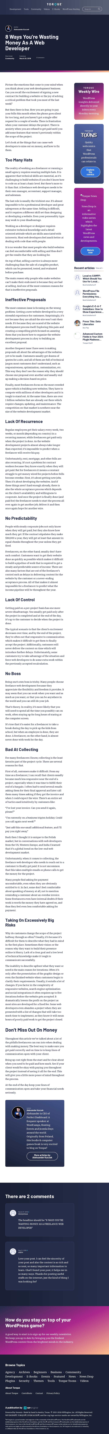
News (72, 1376)
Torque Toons (67, 1381)
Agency (10, 1372)
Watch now (90, 251)
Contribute (27, 1393)
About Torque (11, 1393)
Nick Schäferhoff (89, 285)
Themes (38, 1381)
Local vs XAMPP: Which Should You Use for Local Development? (92, 278)
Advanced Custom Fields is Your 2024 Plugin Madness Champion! (93, 336)
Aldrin (20, 1252)
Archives (24, 1372)
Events (45, 1376)
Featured (59, 1376)
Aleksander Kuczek (21, 29)
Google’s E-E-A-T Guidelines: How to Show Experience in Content (93, 309)
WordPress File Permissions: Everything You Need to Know (91, 293)
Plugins (10, 1381)
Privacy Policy (53, 1393)
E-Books (32, 1376)
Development (14, 1376)
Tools (51, 1381)
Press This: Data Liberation (92, 323)
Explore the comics (90, 172)
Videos (84, 1381)
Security (24, 1381)
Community (9, 58)
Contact (39, 1393)
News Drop (86, 1376)
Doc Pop (86, 328)
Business (56, 1372)
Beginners (40, 1372)
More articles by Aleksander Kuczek (42, 1156)
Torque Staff (88, 343)
